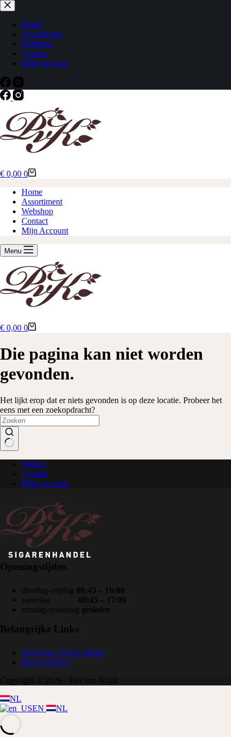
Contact (34, 220)
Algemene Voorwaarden (62, 652)
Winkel (33, 464)
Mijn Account (44, 230)
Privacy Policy (46, 662)
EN (39, 708)
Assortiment (41, 201)
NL (15, 698)
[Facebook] (6, 97)
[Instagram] (18, 97)
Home (31, 191)
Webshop (37, 211)
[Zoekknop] (9, 438)
